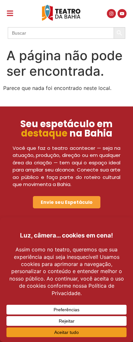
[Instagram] (111, 13)
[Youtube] (122, 13)
